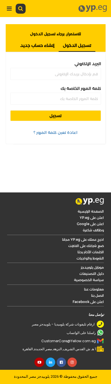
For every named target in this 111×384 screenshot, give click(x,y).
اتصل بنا (97, 295)
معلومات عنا (94, 289)
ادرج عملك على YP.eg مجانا (83, 239)
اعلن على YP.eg (92, 217)
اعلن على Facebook (88, 302)
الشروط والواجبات (90, 258)
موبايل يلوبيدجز (92, 267)
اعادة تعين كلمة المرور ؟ (55, 132)
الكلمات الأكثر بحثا (90, 252)
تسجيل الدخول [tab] (77, 45)
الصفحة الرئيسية (91, 211)
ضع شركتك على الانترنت (86, 246)
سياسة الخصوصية (89, 280)
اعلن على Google (90, 224)
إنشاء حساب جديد (37, 45)
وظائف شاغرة (93, 230)
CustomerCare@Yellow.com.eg (68, 341)
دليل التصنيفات (91, 273)
